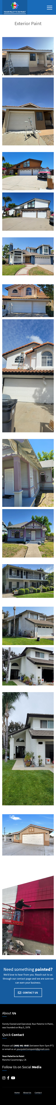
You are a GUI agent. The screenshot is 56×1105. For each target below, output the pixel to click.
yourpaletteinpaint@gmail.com (33, 1049)
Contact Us (30, 992)
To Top (49, 1100)
